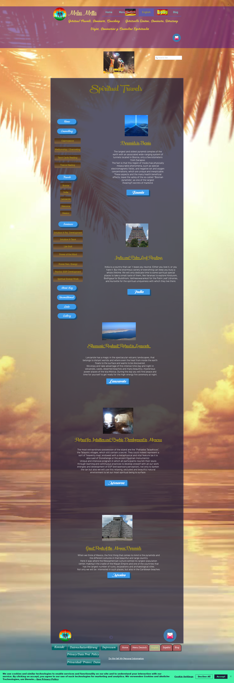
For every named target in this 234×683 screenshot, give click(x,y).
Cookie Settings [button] (183, 676)
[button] (118, 62)
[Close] (230, 676)
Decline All (204, 676)
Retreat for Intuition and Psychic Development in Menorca (118, 440)
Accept (221, 676)
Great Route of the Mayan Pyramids (113, 548)
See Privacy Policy (47, 679)
